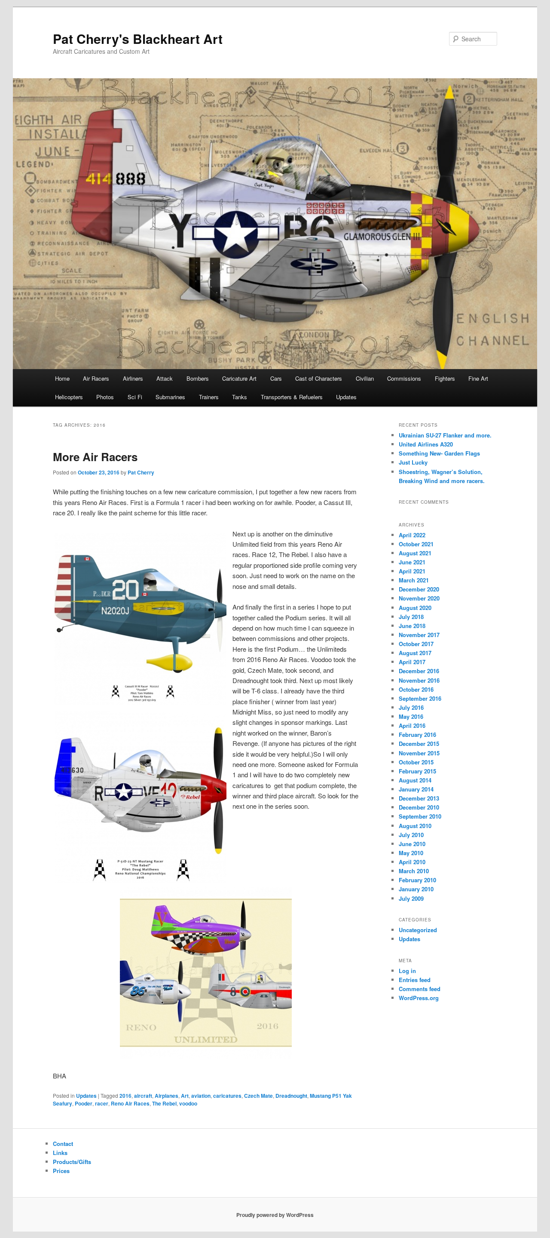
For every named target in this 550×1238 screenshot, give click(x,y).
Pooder (83, 1103)
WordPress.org (419, 998)
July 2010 (411, 835)
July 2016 (411, 707)
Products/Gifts (72, 1162)
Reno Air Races (130, 1103)
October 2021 (416, 544)
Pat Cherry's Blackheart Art (138, 38)
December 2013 (419, 798)
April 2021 (412, 571)
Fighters (445, 378)
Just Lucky (413, 462)
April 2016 (412, 725)
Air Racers (96, 378)
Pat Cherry (141, 472)
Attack (164, 378)
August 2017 (415, 653)
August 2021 (415, 553)
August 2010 (415, 826)
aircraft (143, 1095)
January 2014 (416, 789)
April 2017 (412, 662)
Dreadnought (291, 1095)
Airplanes (166, 1095)
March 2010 (414, 871)
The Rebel (164, 1103)
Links (60, 1153)
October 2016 (416, 689)
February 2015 (417, 771)
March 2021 (414, 580)
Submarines (170, 397)
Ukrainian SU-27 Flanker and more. (445, 435)
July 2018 (411, 617)
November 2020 (419, 598)
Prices (61, 1171)
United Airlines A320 (426, 444)
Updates (346, 397)
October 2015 (416, 762)
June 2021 (412, 562)
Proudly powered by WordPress (275, 1215)
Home (62, 378)
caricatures (227, 1095)
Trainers (209, 397)
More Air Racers (95, 457)
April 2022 (412, 535)
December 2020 (419, 589)
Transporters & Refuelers (292, 397)
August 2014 (415, 780)
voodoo (188, 1103)
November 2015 (419, 753)
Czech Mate (258, 1095)
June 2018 (412, 626)
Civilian (365, 378)
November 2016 (419, 680)
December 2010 (419, 807)
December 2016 (419, 671)
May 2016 (411, 716)
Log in (407, 971)
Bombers (197, 378)
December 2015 (419, 743)
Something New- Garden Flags (439, 453)
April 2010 (412, 862)
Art (185, 1095)
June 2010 (412, 844)
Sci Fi (135, 397)
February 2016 (417, 734)
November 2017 (419, 635)
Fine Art (478, 378)
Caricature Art (239, 378)
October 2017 (416, 644)
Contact (63, 1143)
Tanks (239, 397)
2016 (125, 1095)
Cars (276, 378)
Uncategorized (418, 930)
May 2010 (411, 853)
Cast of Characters (318, 378)
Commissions (404, 378)
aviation (201, 1095)
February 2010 (417, 880)
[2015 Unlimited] (206, 941)
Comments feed (419, 989)
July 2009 (411, 898)
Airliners (133, 378)
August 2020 (415, 608)
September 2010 (420, 816)
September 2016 (420, 698)
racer (101, 1103)
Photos (105, 397)
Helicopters (69, 397)
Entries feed (415, 980)
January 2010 (416, 889)
